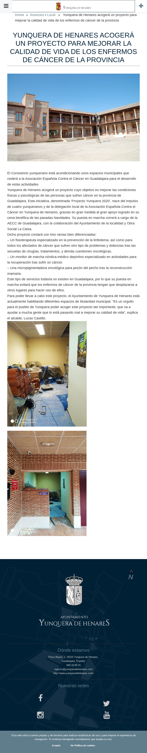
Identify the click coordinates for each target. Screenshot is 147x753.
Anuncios (37, 15)
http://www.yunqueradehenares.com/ (73, 673)
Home (19, 15)
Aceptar (56, 745)
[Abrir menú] (6, 6)
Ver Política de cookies (82, 745)
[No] (142, 742)
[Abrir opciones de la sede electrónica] (141, 6)
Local (51, 15)
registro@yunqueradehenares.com (73, 669)
